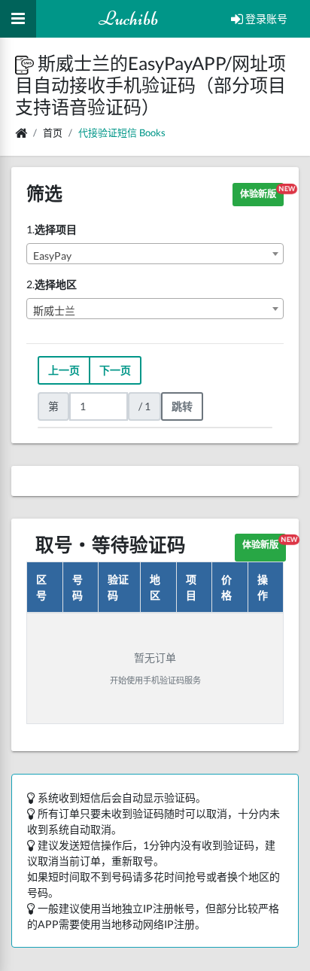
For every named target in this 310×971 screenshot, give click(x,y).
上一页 (64, 370)
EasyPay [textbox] (52, 255)
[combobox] (155, 253)
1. (51, 229)
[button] (26, 63)
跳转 (182, 406)
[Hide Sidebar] (18, 19)
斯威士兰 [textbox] (54, 310)
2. (51, 284)
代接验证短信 (107, 132)
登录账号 (265, 18)
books (152, 132)
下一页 (115, 370)
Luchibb (128, 18)
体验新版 (262, 191)
